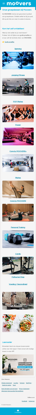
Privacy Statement (24, 389)
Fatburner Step (18, 277)
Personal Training (18, 227)
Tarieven (22, 383)
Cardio (18, 254)
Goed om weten (6, 385)
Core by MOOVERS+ (18, 151)
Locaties (16, 383)
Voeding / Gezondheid (18, 284)
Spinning (18, 49)
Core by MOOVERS (18, 201)
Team (14, 385)
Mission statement (7, 383)
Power (18, 125)
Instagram (31, 401)
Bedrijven (28, 383)
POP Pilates (18, 102)
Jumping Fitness (18, 75)
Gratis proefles (9, 42)
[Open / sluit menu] (4, 3)
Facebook (24, 401)
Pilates (18, 178)
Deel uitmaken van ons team (10, 389)
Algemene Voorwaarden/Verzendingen (12, 391)
